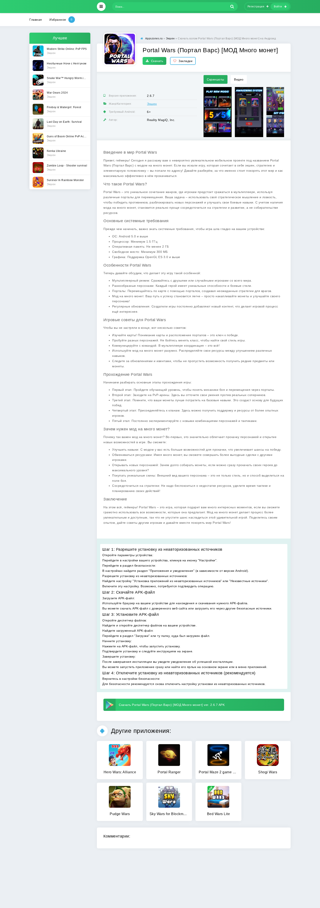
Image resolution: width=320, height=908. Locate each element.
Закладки (185, 61)
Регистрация (256, 6)
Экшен (152, 104)
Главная (35, 19)
